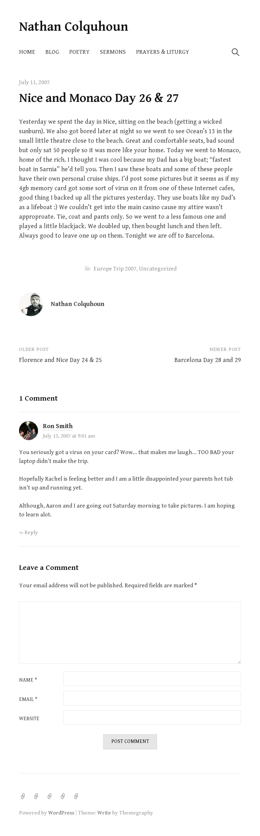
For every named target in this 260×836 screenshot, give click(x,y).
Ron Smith (58, 426)
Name (28, 680)
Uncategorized (158, 268)
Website (29, 718)
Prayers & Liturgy (162, 52)
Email (28, 699)
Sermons (113, 52)
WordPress (61, 813)
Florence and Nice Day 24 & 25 (60, 360)
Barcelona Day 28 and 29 (207, 360)
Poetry (79, 52)
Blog (52, 52)
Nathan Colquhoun (73, 26)
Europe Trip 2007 (115, 268)
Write (104, 813)
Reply (31, 532)
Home (27, 52)
